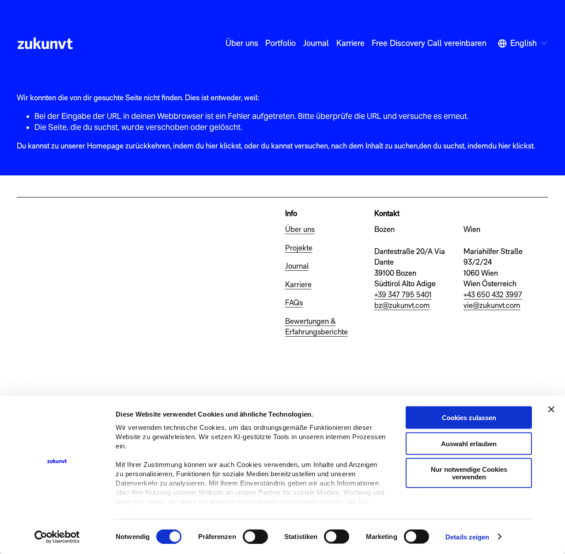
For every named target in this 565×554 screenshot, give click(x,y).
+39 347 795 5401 (403, 294)
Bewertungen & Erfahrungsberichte (316, 326)
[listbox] (523, 43)
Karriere (350, 43)
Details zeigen (467, 536)
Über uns (242, 43)
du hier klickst (511, 145)
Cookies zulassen (469, 417)
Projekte (299, 247)
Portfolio (280, 43)
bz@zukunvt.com (402, 305)
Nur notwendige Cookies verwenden (469, 473)
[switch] (255, 536)
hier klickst (223, 145)
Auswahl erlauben (469, 443)
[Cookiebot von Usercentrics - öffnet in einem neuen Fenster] (57, 536)
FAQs (294, 302)
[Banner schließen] (551, 409)
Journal (316, 43)
